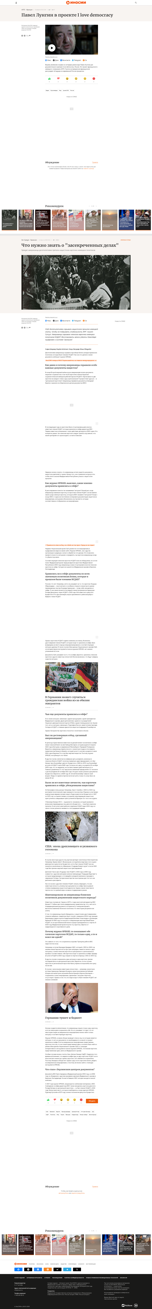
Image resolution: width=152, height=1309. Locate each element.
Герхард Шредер (66, 1111)
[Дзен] (56, 60)
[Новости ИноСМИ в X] (77, 1269)
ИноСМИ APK (123, 1277)
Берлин (58, 1111)
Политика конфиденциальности (74, 1277)
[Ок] (85, 60)
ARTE (23, 10)
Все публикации (91, 1264)
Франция (29, 10)
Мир (60, 90)
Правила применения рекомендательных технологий (102, 1277)
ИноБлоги (81, 1264)
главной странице (88, 168)
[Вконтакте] (65, 60)
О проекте (47, 1277)
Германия (33, 240)
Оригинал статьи (126, 240)
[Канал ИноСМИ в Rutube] (57, 1269)
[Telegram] (76, 60)
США (47, 1111)
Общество (64, 1264)
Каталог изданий (19, 1277)
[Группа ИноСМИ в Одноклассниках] (48, 1269)
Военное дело (54, 1264)
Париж (62, 1114)
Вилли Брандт (92, 1114)
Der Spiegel (25, 240)
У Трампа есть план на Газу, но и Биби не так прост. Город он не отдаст (70, 545)
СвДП (47, 1114)
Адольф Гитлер (75, 1111)
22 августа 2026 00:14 (44, 240)
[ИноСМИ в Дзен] (28, 1269)
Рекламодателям (57, 1277)
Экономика (40, 1264)
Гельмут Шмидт (84, 1114)
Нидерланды (75, 1114)
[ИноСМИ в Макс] (18, 1269)
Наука (47, 1264)
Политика (52, 1114)
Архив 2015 (66, 90)
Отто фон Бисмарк (85, 1111)
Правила (95, 162)
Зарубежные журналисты (34, 1277)
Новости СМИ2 (71, 97)
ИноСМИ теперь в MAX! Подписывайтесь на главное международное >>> (71, 360)
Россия (72, 90)
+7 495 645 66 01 (19, 1295)
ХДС (93, 1111)
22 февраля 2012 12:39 (40, 9)
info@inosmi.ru (18, 1290)
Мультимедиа (54, 90)
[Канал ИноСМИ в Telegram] (67, 1269)
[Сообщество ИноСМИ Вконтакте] (38, 1269)
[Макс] (48, 60)
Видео (47, 90)
